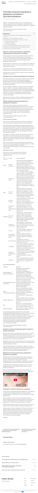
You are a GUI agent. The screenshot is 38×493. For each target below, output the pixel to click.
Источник (5, 417)
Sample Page (11, 1)
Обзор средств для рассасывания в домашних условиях (16, 39)
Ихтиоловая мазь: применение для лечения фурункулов (15, 459)
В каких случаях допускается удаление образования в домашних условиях (17, 36)
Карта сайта (29, 1)
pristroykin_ (8, 18)
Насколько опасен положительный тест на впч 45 (13, 470)
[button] (33, 34)
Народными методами (10, 42)
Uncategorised (13, 18)
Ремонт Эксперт (4, 2)
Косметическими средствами (11, 41)
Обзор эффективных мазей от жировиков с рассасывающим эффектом (12, 466)
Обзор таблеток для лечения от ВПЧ (10, 462)
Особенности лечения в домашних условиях (13, 38)
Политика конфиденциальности (30, 3)
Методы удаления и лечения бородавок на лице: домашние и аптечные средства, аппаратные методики (11, 430)
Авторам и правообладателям (20, 1)
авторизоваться (23, 444)
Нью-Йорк (34, 1)
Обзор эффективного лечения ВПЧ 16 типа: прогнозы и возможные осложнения (29, 430)
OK (22, 491)
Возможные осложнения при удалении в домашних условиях (17, 47)
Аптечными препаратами (11, 44)
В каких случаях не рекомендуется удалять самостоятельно (17, 45)
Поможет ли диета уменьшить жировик (12, 48)
